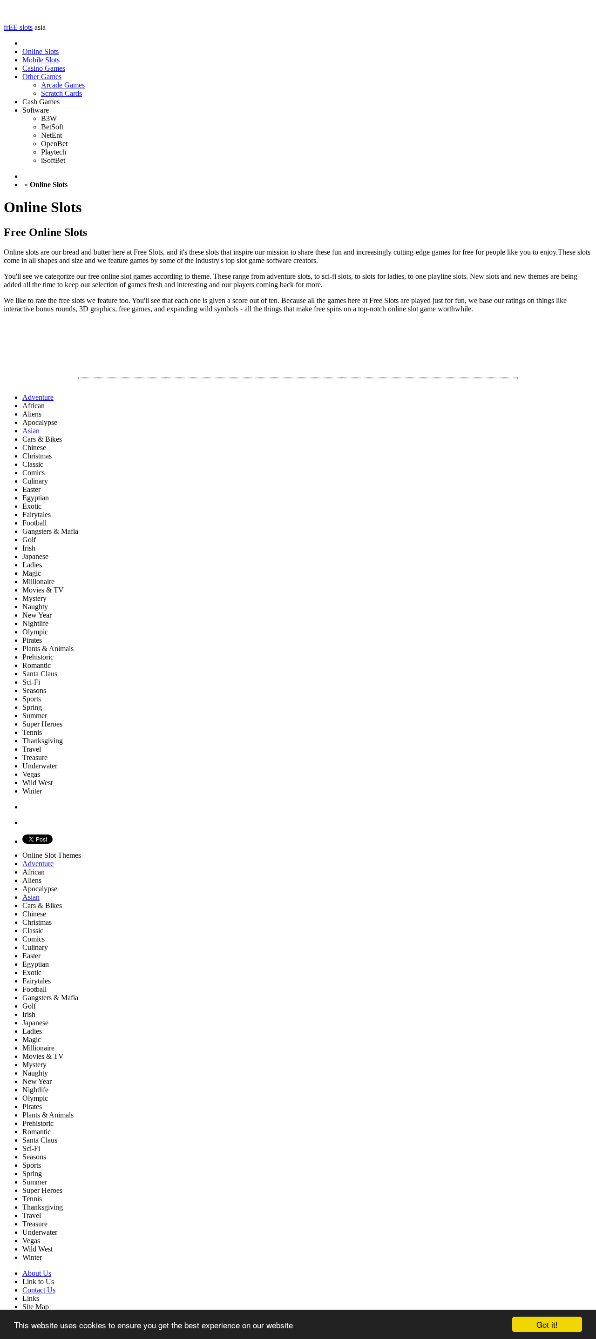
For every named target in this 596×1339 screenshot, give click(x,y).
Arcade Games (63, 85)
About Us (36, 1273)
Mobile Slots (41, 60)
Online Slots (40, 51)
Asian (31, 897)
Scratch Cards (61, 93)
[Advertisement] (173, 342)
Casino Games (43, 68)
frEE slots (18, 27)
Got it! (547, 1324)
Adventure (38, 864)
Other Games (41, 77)
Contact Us (38, 1290)
